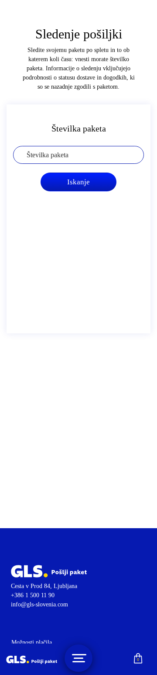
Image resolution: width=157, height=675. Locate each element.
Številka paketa (78, 128)
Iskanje (78, 182)
